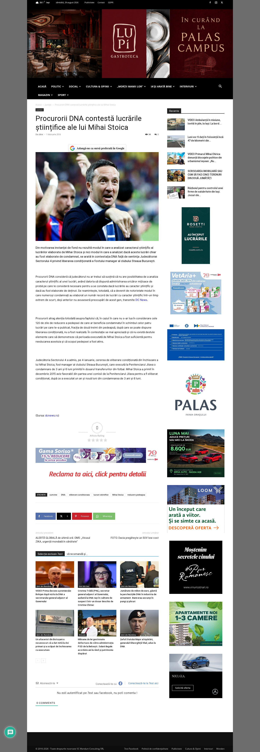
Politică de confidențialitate (155, 748)
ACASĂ (42, 86)
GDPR (110, 2)
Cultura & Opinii (193, 748)
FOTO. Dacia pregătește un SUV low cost (135, 537)
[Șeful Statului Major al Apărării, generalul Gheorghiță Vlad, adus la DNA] (139, 623)
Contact (101, 2)
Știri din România (44, 586)
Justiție (48, 104)
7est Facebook (131, 748)
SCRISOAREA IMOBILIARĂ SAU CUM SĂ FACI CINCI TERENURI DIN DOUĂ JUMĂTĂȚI (205, 175)
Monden (220, 748)
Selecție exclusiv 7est (50, 554)
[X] (221, 2)
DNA (63, 494)
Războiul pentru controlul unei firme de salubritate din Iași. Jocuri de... (205, 192)
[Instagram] (216, 2)
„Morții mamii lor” (130, 86)
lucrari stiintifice (101, 494)
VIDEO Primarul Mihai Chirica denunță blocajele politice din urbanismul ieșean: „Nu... (205, 158)
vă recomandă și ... (77, 554)
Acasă (39, 104)
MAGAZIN (44, 95)
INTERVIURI (187, 86)
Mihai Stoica (117, 494)
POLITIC (56, 86)
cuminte (53, 494)
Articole (82, 635)
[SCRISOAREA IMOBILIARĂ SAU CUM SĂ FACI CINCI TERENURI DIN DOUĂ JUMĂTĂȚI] (176, 175)
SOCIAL (73, 86)
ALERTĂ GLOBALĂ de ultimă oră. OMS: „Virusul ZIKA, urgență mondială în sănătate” (63, 539)
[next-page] (43, 660)
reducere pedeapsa (136, 494)
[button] (220, 86)
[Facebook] (210, 2)
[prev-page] (38, 660)
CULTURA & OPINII (97, 86)
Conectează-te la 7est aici (143, 683)
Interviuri (208, 748)
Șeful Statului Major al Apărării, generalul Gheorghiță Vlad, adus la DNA (138, 643)
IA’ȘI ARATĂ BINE (161, 86)
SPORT (62, 95)
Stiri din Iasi (84, 586)
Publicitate (89, 2)
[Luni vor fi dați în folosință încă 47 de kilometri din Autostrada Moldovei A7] (176, 141)
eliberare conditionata (79, 494)
